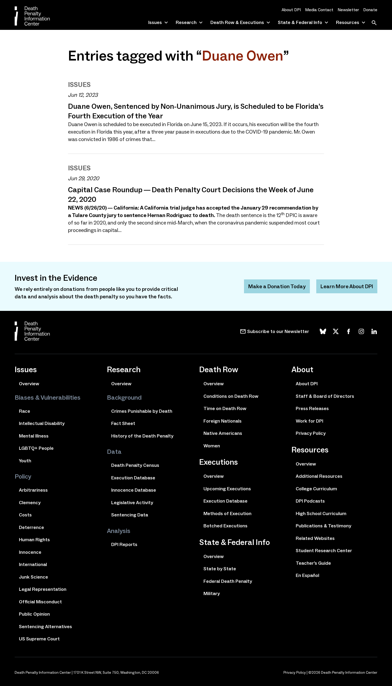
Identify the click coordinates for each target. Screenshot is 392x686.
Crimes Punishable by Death (141, 411)
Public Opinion (34, 614)
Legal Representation (42, 589)
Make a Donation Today (277, 286)
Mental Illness (34, 436)
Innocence (30, 552)
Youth (25, 461)
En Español (307, 575)
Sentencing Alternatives (45, 626)
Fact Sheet (123, 423)
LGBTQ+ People (36, 448)
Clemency (30, 503)
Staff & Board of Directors (325, 396)
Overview (29, 384)
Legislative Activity (132, 503)
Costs (25, 515)
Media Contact (319, 9)
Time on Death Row (224, 408)
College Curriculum (316, 489)
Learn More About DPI (347, 286)
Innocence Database (133, 490)
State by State (219, 569)
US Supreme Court (39, 639)
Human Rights (34, 540)
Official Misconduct (40, 602)
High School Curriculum (321, 513)
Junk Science (33, 577)
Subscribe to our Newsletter (278, 331)
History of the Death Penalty (142, 436)
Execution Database (133, 478)
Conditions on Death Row (230, 396)
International (33, 564)
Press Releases (312, 408)
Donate (370, 9)
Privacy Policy (311, 433)
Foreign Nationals (222, 421)
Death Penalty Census (135, 465)
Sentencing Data (129, 515)
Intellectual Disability (42, 423)
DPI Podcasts (310, 501)
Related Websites (315, 538)
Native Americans (222, 433)
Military (211, 593)
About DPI (291, 9)
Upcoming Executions (227, 489)
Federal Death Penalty (227, 581)
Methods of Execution (227, 513)
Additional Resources (319, 476)
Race (24, 411)
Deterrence (31, 527)
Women (211, 446)
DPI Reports (124, 544)
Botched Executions (225, 526)
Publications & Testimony (323, 526)
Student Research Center (324, 550)
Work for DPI (309, 421)
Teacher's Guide (313, 563)
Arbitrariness (33, 490)
